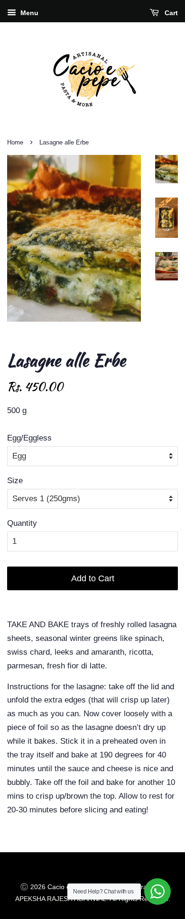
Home (15, 142)
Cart (170, 13)
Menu (28, 13)
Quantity (22, 523)
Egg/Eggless (29, 437)
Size (15, 480)
